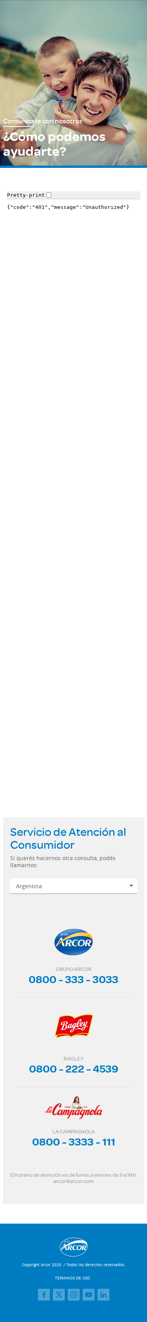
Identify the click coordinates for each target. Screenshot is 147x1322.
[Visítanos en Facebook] (44, 1295)
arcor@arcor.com (73, 1181)
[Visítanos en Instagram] (74, 1295)
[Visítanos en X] (59, 1295)
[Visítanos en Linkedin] (103, 1295)
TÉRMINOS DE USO (72, 1278)
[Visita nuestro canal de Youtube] (88, 1295)
